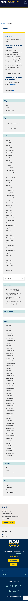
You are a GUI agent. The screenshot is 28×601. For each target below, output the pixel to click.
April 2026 (8, 140)
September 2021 (10, 203)
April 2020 (8, 233)
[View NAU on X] (7, 585)
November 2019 (10, 245)
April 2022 (8, 185)
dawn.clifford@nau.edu (6, 531)
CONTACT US (14, 557)
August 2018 (9, 270)
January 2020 (9, 240)
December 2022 (10, 170)
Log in (7, 485)
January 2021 (9, 215)
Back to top (12, 591)
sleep (10, 128)
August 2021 (9, 205)
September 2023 (10, 155)
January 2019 (9, 265)
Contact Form (8, 522)
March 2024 (9, 148)
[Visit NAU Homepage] (14, 543)
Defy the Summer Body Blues (13, 301)
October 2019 (9, 248)
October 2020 (9, 223)
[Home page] (10, 2)
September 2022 (10, 178)
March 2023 (9, 163)
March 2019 (9, 260)
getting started (12, 123)
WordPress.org (10, 492)
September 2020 (10, 225)
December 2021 (10, 195)
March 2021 (9, 210)
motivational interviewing (16, 125)
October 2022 (9, 175)
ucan (13, 128)
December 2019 (10, 243)
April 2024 (8, 145)
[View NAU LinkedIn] (16, 585)
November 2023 (10, 150)
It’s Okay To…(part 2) (11, 304)
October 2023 (9, 153)
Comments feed (10, 490)
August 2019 (9, 253)
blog (8, 123)
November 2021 (10, 198)
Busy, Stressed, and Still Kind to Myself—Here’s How (13, 294)
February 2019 (9, 263)
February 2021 (9, 213)
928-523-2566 (4, 536)
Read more (13, 84)
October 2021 (9, 200)
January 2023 (9, 168)
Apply (13, 564)
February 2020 (10, 238)
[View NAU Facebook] (11, 585)
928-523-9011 (19, 553)
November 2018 (10, 268)
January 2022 (9, 193)
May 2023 (8, 158)
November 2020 (10, 220)
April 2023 (8, 160)
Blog (13, 90)
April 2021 (8, 208)
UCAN (7, 107)
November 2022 (10, 173)
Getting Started (8, 36)
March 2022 (9, 188)
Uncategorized (10, 110)
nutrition (7, 128)
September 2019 (10, 250)
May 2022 (8, 183)
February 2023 (10, 165)
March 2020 (9, 235)
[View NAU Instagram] (20, 585)
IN (1, 23)
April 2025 (8, 143)
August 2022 (9, 180)
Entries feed (9, 487)
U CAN (4, 5)
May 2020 (8, 230)
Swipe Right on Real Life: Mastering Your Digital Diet (13, 290)
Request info (13, 560)
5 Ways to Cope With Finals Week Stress (13, 298)
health (17, 123)
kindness (9, 125)
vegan (17, 128)
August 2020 (9, 228)
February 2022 (10, 190)
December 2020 (10, 218)
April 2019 (8, 258)
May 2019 (8, 255)
